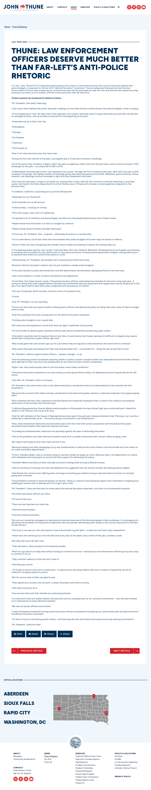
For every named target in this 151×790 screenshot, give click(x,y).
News (74, 7)
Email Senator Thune (22, 770)
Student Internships (84, 768)
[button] (18, 634)
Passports (80, 783)
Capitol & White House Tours (88, 756)
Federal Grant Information (87, 777)
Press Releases (19, 26)
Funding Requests (123, 765)
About (49, 7)
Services (85, 7)
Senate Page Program (85, 774)
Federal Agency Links (85, 780)
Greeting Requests (84, 771)
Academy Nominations (85, 765)
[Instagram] (138, 7)
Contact (62, 7)
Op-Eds (47, 759)
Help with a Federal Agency (88, 759)
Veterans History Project (126, 768)
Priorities (119, 756)
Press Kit (48, 762)
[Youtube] (143, 7)
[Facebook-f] (134, 7)
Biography (17, 756)
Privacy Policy (123, 776)
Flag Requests (82, 762)
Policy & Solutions (104, 7)
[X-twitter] (129, 7)
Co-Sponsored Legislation (126, 762)
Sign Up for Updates (22, 773)
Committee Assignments (24, 759)
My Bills (118, 759)
